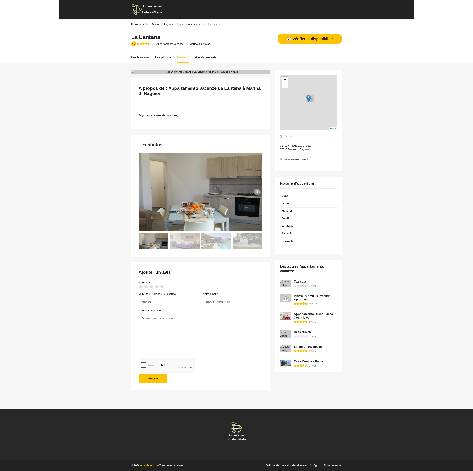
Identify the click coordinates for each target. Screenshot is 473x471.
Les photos (163, 57)
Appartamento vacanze (170, 43)
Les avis (183, 57)
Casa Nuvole (303, 332)
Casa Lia (300, 281)
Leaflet (333, 128)
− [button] (285, 85)
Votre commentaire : (150, 310)
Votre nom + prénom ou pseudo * (158, 293)
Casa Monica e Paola (308, 361)
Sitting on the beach (308, 346)
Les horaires (140, 57)
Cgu (315, 465)
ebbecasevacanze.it (296, 158)
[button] (257, 192)
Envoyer (153, 378)
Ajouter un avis (205, 57)
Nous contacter (333, 465)
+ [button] (285, 79)
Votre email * (210, 293)
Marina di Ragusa (200, 43)
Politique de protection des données (286, 465)
